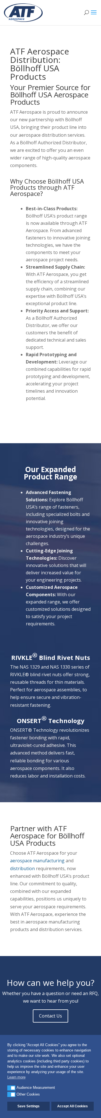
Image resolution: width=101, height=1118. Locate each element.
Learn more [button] (16, 1077)
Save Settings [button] (28, 1106)
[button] (11, 1087)
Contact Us (50, 1016)
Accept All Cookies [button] (72, 1106)
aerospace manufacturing (37, 861)
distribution (22, 868)
